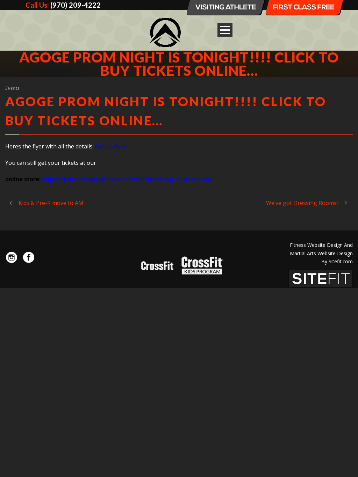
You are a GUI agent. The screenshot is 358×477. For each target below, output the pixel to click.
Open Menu (224, 30)
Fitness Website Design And (321, 245)
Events (12, 88)
